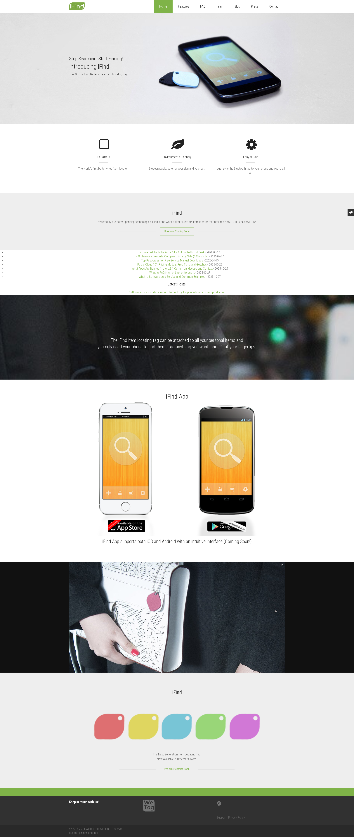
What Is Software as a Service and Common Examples (172, 276)
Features (183, 6)
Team (219, 6)
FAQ (202, 6)
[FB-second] (183, 148)
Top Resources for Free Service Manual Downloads (172, 260)
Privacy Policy (236, 817)
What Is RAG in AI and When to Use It (172, 272)
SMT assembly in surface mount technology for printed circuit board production (177, 292)
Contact (274, 6)
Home (163, 6)
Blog (237, 6)
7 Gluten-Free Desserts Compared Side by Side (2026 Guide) (172, 256)
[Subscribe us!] (351, 212)
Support (221, 817)
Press (254, 6)
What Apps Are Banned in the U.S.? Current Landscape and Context (172, 268)
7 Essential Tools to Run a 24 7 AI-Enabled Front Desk (172, 252)
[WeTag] (80, 9)
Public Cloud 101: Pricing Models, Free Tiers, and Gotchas (172, 264)
